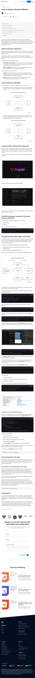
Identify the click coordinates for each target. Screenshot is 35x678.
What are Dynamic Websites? (7, 25)
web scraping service (20, 459)
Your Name (7, 534)
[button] (5, 17)
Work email (7, 539)
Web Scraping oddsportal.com (11, 488)
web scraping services (6, 504)
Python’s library (20, 39)
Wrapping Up (4, 35)
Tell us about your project (10, 544)
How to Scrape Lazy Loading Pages (12, 452)
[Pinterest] (3, 625)
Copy (32, 229)
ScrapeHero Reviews (26, 516)
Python (9, 44)
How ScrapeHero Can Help (7, 33)
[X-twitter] (5, 625)
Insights (2, 5)
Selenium (8, 238)
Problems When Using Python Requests (9, 28)
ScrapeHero (3, 459)
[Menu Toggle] (32, 1)
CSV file (16, 448)
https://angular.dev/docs (14, 148)
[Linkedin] (2, 625)
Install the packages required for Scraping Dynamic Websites (12, 30)
